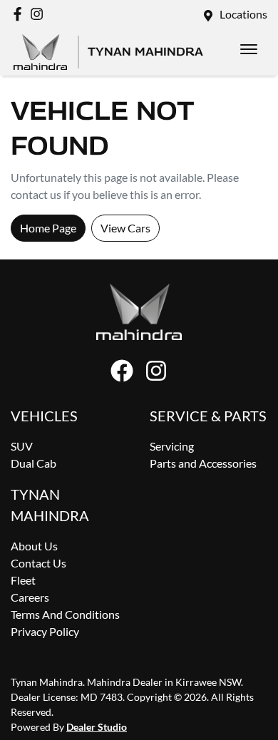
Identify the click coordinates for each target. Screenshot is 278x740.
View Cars (125, 228)
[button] (249, 49)
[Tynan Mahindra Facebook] (20, 14)
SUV (22, 446)
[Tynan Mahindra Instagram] (39, 14)
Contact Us (38, 563)
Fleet (23, 580)
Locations (243, 14)
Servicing (172, 446)
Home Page (48, 228)
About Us (34, 546)
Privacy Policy (45, 631)
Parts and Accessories (203, 463)
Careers (30, 597)
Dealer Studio (96, 727)
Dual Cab (33, 463)
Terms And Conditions (65, 614)
